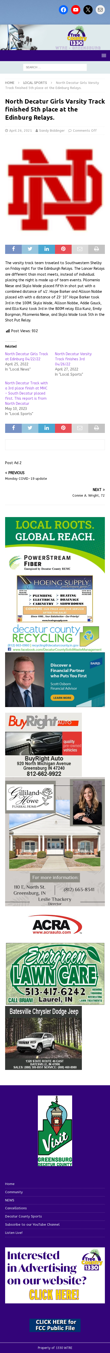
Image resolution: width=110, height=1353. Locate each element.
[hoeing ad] (55, 620)
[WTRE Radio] (55, 47)
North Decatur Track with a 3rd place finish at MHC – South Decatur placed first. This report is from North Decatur (26, 393)
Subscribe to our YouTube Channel (32, 1224)
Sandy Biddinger (52, 130)
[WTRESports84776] (43, 1067)
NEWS (9, 1200)
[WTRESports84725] (43, 773)
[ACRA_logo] (55, 931)
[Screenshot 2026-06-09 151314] (55, 648)
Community (14, 1192)
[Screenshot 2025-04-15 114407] (55, 1003)
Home (10, 1184)
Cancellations (16, 1208)
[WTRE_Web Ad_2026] (55, 571)
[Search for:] (55, 67)
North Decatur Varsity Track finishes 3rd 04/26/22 (73, 359)
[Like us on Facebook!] (63, 9)
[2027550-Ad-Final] (55, 704)
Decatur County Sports (23, 1216)
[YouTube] (75, 9)
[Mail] (100, 9)
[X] (88, 9)
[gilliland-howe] (55, 903)
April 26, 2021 (20, 130)
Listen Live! (14, 1233)
